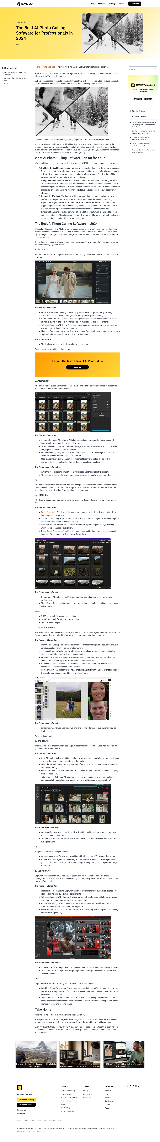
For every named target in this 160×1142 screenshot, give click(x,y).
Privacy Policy (30, 1131)
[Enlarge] (105, 90)
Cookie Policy (40, 1131)
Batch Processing (48, 512)
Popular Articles (139, 116)
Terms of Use (20, 1131)
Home (37, 67)
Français (25, 1120)
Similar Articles (138, 111)
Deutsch (32, 1120)
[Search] (155, 69)
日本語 (45, 1120)
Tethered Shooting (49, 325)
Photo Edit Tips (21, 22)
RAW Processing (56, 909)
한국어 (39, 1120)
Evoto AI (41, 249)
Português (52, 1120)
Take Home (7, 84)
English (19, 1120)
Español (59, 1120)
